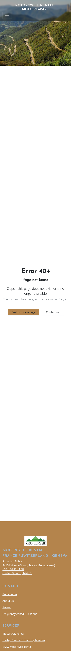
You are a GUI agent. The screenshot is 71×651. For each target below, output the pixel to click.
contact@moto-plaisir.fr (17, 573)
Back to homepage (23, 312)
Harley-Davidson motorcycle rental (23, 640)
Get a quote (9, 594)
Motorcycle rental (13, 633)
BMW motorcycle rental (17, 647)
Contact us (52, 312)
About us (8, 601)
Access (6, 607)
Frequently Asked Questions (19, 614)
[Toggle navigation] (7, 15)
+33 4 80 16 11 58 (13, 569)
